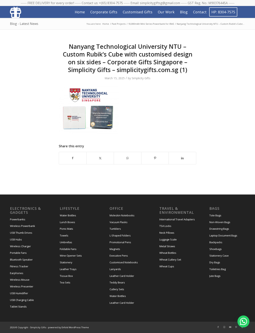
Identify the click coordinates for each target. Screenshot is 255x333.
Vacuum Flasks (119, 222)
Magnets (115, 249)
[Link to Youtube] (230, 327)
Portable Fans (18, 253)
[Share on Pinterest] (155, 158)
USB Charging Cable (22, 300)
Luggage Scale (168, 239)
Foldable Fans (68, 249)
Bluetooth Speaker (21, 259)
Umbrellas (66, 242)
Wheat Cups (166, 266)
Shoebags (215, 249)
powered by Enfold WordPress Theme (68, 327)
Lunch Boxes (67, 222)
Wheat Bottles (167, 253)
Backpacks (215, 242)
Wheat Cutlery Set (170, 259)
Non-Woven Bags (219, 222)
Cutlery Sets (117, 289)
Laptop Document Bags (223, 235)
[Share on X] (100, 158)
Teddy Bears (117, 282)
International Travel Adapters (177, 219)
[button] (243, 321)
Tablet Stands (18, 306)
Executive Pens (119, 255)
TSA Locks (165, 226)
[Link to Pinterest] (236, 327)
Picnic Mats (66, 228)
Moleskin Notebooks (122, 215)
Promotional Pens (120, 242)
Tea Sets (65, 282)
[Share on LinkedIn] (182, 158)
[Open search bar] (241, 12)
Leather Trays (68, 269)
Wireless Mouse (19, 279)
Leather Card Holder (122, 276)
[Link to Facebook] (218, 327)
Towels (64, 235)
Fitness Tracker (19, 266)
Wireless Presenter (21, 286)
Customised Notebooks (124, 262)
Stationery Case (219, 255)
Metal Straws (167, 246)
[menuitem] (79, 12)
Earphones (16, 273)
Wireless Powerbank (22, 226)
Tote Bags (215, 215)
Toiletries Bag (217, 269)
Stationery (66, 262)
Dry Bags (214, 262)
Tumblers (115, 228)
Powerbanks (17, 219)
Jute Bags (215, 276)
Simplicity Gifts (141, 78)
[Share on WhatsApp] (127, 158)
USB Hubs (16, 239)
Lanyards (115, 269)
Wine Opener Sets (71, 255)
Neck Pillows (166, 232)
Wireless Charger (20, 246)
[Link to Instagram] (224, 327)
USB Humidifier (19, 293)
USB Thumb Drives (21, 232)
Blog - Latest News (24, 23)
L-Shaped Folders (120, 235)
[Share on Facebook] (72, 158)
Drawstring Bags (219, 228)
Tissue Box (66, 276)
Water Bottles (68, 215)
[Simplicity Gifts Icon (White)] (15, 12)
